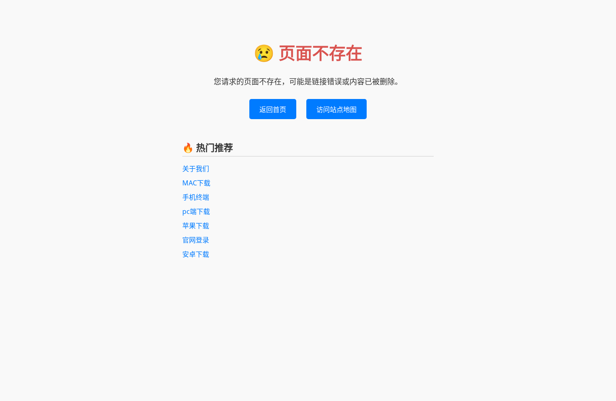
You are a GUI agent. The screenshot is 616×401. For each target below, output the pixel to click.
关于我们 (195, 168)
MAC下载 (196, 182)
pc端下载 (196, 211)
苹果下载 (195, 225)
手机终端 (195, 197)
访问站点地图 (336, 109)
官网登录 (195, 240)
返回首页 (272, 109)
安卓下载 (195, 254)
